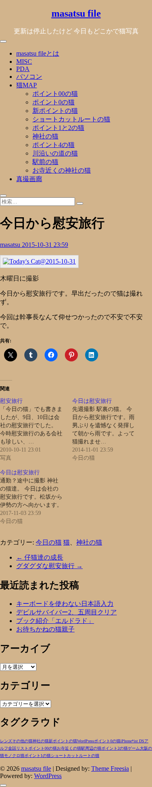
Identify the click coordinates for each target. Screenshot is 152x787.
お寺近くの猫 (69, 748)
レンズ (6, 741)
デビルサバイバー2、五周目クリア (66, 612)
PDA (23, 68)
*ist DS (138, 741)
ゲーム (134, 748)
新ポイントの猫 (55, 110)
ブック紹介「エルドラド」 (55, 620)
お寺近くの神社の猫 (61, 170)
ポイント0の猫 (53, 102)
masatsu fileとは (37, 53)
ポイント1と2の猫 (58, 127)
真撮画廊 (29, 178)
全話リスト (18, 748)
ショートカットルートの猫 (71, 119)
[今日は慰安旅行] (108, 429)
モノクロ (12, 755)
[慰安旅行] (36, 429)
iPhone (126, 741)
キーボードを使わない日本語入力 (64, 603)
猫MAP (26, 85)
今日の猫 (49, 542)
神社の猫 (45, 136)
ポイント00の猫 (55, 93)
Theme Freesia (110, 768)
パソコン (29, 76)
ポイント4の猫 (53, 144)
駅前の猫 (45, 161)
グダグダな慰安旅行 (49, 565)
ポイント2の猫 (114, 748)
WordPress (85, 741)
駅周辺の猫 (91, 748)
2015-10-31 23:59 (45, 244)
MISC (24, 61)
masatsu (11, 244)
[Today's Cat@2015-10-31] (39, 261)
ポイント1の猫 (37, 755)
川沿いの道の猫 (55, 153)
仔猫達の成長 (39, 557)
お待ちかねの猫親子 (45, 629)
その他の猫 (22, 741)
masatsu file (76, 13)
